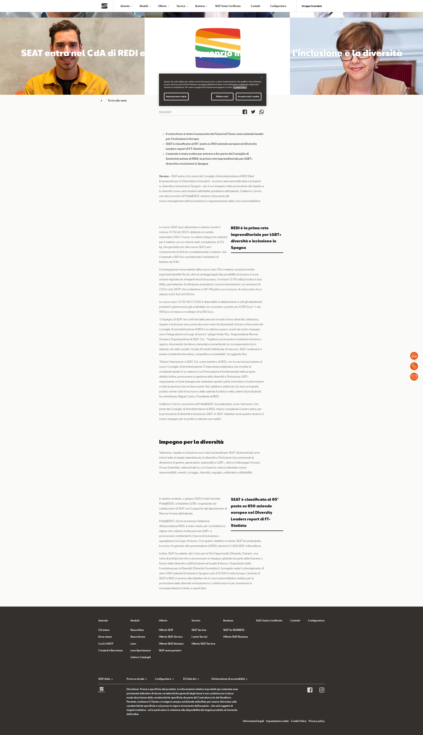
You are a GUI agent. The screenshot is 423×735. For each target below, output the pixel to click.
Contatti (255, 6)
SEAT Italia (104, 678)
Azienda (125, 6)
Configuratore (278, 6)
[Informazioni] (414, 377)
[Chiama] (414, 366)
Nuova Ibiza (137, 630)
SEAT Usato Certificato (228, 6)
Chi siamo (104, 630)
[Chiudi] (261, 77)
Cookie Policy (299, 721)
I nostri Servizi (199, 636)
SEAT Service (199, 630)
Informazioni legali (253, 721)
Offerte (162, 6)
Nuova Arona (138, 636)
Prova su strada (135, 678)
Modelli (144, 6)
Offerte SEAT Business (171, 643)
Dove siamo (105, 636)
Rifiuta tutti (222, 96)
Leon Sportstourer (141, 650)
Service (181, 6)
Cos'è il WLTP (105, 643)
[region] (212, 90)
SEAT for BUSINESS (233, 630)
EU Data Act (189, 678)
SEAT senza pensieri (170, 650)
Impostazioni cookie (176, 96)
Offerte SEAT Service (171, 636)
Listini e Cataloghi (141, 657)
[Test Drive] (414, 356)
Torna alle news (117, 100)
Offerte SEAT (166, 630)
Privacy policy (317, 721)
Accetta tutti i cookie (248, 96)
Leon (133, 643)
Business (200, 6)
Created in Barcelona (110, 650)
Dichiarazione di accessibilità (226, 678)
